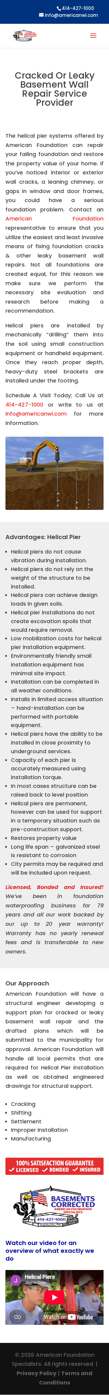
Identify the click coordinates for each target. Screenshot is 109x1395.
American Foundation (54, 218)
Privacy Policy (36, 1373)
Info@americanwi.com (36, 413)
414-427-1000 (24, 404)
